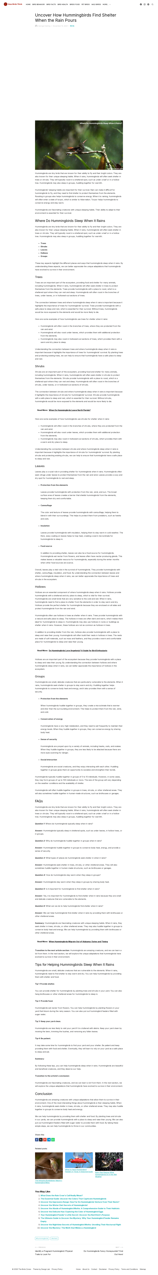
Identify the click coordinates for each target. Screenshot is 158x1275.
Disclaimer (103, 1269)
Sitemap (143, 1269)
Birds (72, 26)
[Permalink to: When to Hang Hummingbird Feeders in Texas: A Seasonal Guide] (79, 1160)
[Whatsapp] (53, 1139)
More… (105, 4)
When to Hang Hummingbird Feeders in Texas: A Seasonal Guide (79, 1171)
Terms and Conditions (129, 1269)
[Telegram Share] (49, 1139)
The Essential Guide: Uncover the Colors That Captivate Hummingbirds (73, 1199)
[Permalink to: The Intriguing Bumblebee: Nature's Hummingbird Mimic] (49, 1165)
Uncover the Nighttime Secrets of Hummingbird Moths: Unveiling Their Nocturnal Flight (81, 1224)
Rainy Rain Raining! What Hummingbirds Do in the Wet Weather (106, 1174)
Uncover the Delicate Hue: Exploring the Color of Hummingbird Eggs (72, 1212)
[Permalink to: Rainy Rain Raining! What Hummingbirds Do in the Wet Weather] (109, 1161)
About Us (85, 1269)
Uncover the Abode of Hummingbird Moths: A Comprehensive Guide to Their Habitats (80, 1208)
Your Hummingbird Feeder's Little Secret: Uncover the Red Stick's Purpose (75, 1215)
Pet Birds (86, 4)
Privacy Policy (114, 1269)
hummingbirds (42, 1238)
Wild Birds (96, 4)
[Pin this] (45, 1139)
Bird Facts (51, 4)
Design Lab (45, 1269)
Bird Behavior (38, 4)
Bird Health (63, 4)
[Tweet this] (41, 1139)
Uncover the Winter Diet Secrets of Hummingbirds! (64, 1205)
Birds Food (75, 4)
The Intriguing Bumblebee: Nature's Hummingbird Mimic (48, 1182)
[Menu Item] (140, 4)
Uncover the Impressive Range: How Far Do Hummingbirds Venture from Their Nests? (80, 1202)
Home (28, 4)
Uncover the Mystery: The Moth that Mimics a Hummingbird (68, 1228)
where (55, 1238)
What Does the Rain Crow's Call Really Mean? (62, 1195)
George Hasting (44, 26)
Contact (94, 1269)
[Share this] (37, 1139)
